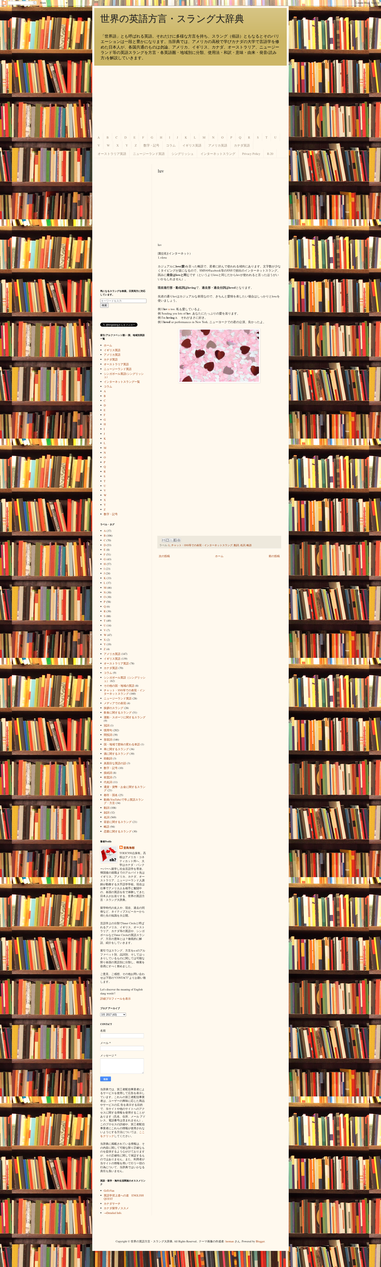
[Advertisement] (190, 99)
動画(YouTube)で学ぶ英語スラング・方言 (124, 801)
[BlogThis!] (167, 540)
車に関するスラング (116, 749)
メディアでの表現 (115, 703)
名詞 (242, 545)
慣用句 (108, 730)
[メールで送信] (164, 540)
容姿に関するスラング (118, 822)
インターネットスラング (217, 153)
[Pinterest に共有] (179, 540)
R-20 (270, 153)
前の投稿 (274, 556)
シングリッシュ (182, 153)
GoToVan (109, 1190)
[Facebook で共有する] (175, 540)
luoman (229, 1241)
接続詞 (108, 773)
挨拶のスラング (113, 708)
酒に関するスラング (116, 753)
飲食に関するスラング (118, 712)
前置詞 (108, 777)
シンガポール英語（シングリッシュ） (124, 679)
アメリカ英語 (217, 145)
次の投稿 (164, 556)
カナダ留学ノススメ (116, 1208)
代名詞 (108, 782)
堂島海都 (129, 848)
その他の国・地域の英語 (119, 685)
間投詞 (108, 735)
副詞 (106, 812)
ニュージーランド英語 (149, 153)
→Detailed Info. (113, 1213)
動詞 (236, 545)
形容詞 (108, 739)
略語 (249, 545)
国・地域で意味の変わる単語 (122, 744)
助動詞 (108, 758)
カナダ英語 (242, 145)
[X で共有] (171, 540)
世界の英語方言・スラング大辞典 (172, 18)
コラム (171, 145)
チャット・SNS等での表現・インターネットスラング (202, 545)
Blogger (260, 1241)
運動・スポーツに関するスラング (124, 717)
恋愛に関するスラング (118, 831)
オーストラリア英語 (112, 153)
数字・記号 (151, 145)
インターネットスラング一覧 (122, 381)
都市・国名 (111, 795)
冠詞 (106, 725)
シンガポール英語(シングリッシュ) (124, 375)
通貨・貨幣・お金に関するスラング (124, 788)
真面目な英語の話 (115, 763)
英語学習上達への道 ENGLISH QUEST (124, 1197)
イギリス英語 (191, 145)
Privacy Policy (251, 153)
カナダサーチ (112, 1203)
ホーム (219, 556)
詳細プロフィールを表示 (115, 998)
